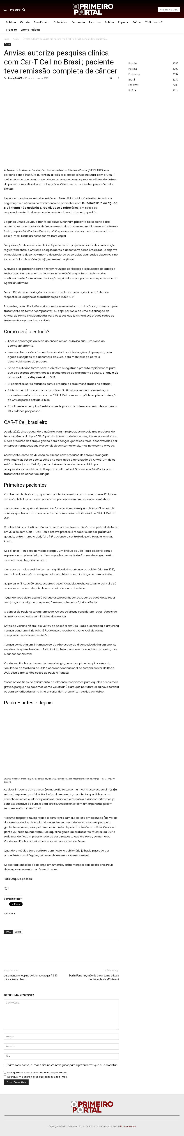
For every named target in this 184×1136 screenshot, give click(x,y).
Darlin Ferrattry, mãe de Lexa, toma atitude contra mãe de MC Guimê (94, 977)
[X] (47, 86)
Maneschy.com (128, 1126)
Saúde (16, 39)
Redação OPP (15, 78)
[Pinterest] (56, 86)
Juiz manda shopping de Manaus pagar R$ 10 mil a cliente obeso (31, 977)
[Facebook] (39, 86)
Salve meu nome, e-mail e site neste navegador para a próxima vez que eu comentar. (62, 1065)
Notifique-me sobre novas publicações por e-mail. (37, 1077)
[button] (18, 10)
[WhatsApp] (64, 86)
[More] (73, 86)
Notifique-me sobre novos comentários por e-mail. (37, 1072)
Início (6, 39)
